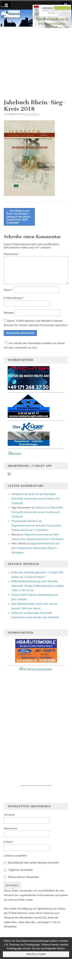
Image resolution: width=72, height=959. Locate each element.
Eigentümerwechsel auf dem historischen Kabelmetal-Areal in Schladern (35, 548)
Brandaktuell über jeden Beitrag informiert (33, 862)
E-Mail (8, 841)
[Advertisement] (36, 62)
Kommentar (12, 253)
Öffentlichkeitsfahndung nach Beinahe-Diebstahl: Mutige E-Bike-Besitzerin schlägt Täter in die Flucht (38, 586)
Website (9, 312)
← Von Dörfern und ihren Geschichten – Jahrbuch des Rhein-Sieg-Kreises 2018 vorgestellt (18, 216)
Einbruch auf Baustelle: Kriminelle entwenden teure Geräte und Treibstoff (35, 498)
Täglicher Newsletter (20, 869)
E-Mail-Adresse (14, 297)
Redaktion (18, 493)
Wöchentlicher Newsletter (23, 877)
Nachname (10, 828)
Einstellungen (36, 954)
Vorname (9, 814)
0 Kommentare (31, 114)
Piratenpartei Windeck (25, 520)
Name (8, 289)
